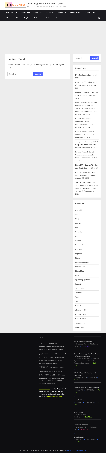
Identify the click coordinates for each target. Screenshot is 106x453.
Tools (77, 297)
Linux (18, 18)
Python (60, 360)
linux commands (61, 354)
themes (54, 363)
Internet (78, 249)
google (41, 354)
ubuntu (44, 367)
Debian (78, 223)
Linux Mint (79, 271)
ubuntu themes (58, 378)
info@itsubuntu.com (54, 397)
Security (78, 284)
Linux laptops (54, 357)
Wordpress (79, 327)
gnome (60, 349)
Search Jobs (25, 12)
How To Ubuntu (81, 245)
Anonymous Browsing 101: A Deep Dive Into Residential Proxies (86, 145)
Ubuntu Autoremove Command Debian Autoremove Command (84, 121)
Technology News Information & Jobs (45, 3)
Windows (58, 381)
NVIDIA (55, 360)
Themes (10, 18)
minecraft (50, 360)
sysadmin (49, 363)
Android (78, 210)
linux (52, 353)
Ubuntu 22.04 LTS (53, 375)
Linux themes (43, 360)
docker (62, 346)
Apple (77, 214)
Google (78, 240)
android (41, 344)
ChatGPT (55, 344)
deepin (52, 346)
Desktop (57, 346)
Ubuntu (60, 12)
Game (77, 236)
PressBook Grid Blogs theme (76, 450)
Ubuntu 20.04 (74, 12)
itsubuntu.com (44, 389)
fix (44, 349)
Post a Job (37, 12)
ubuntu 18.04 (80, 310)
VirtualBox (51, 381)
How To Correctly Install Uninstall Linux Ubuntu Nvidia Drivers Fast (84, 155)
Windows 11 (80, 323)
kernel (46, 354)
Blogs (77, 219)
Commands (42, 346)
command (62, 344)
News (77, 275)
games (51, 349)
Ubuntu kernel (47, 378)
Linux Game (80, 266)
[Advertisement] (53, 36)
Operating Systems (82, 279)
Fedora (41, 349)
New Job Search (81, 75)
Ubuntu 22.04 (89, 12)
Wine (50, 383)
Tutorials (37, 18)
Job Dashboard (51, 18)
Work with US (11, 12)
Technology (79, 288)
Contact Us (49, 12)
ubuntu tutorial (43, 381)
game (47, 349)
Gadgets (78, 232)
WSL (53, 383)
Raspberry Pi (43, 363)
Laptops (27, 18)
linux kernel (44, 357)
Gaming (55, 349)
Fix (76, 227)
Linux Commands (82, 262)
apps (45, 344)
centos (50, 344)
